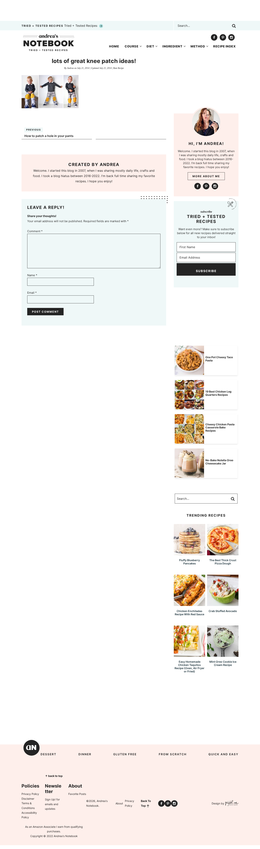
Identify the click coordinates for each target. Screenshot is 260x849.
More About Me (206, 176)
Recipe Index (224, 46)
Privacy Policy (30, 793)
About (119, 803)
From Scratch (173, 754)
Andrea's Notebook (49, 42)
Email (32, 292)
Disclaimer (28, 798)
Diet (150, 46)
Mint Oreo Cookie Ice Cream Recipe (222, 663)
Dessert (48, 754)
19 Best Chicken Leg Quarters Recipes (218, 393)
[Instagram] (231, 37)
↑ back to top (54, 775)
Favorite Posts (77, 793)
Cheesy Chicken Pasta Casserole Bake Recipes (219, 427)
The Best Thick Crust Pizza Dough (222, 562)
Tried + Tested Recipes (60, 26)
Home (114, 46)
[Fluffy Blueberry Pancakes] (189, 553)
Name (32, 275)
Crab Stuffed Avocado (223, 611)
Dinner (84, 754)
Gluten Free (125, 754)
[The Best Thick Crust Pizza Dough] (222, 553)
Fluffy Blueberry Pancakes (189, 562)
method (198, 46)
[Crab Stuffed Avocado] (222, 604)
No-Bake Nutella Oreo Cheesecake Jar (219, 462)
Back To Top (146, 803)
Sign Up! (50, 799)
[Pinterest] (223, 37)
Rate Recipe (118, 68)
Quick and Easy (223, 754)
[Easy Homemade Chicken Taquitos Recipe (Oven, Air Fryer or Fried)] (189, 655)
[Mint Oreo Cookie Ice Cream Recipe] (222, 655)
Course (131, 46)
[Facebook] (214, 37)
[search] (233, 26)
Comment (35, 231)
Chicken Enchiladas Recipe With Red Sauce (189, 612)
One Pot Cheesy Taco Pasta (219, 359)
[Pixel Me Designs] (231, 803)
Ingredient (172, 46)
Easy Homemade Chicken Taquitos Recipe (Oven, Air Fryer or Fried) (189, 666)
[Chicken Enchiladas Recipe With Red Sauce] (189, 604)
